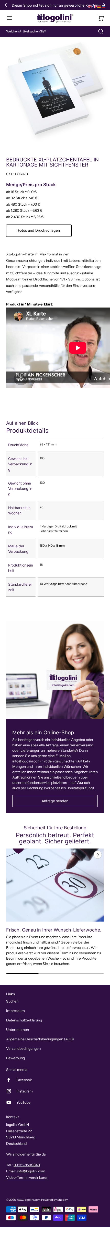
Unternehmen (17, 1029)
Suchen (12, 1001)
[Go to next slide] (97, 854)
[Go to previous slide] (86, 854)
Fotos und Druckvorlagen (39, 230)
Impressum (15, 1010)
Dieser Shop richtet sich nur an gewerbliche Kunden (55, 5)
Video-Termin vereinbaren (27, 1177)
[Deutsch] (99, 6)
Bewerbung (15, 1058)
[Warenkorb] (98, 17)
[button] (11, 17)
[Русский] (104, 6)
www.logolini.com (28, 1199)
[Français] (94, 6)
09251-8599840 (27, 1165)
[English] (90, 6)
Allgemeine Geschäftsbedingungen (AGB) (40, 1039)
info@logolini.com (31, 1171)
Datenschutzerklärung (24, 1020)
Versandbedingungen (23, 1048)
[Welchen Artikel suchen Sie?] (98, 31)
